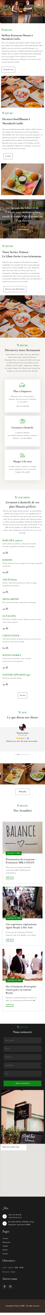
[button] (3, 91)
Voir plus (22, 695)
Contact (5, 1254)
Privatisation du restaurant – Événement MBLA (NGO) (21, 861)
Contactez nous (8, 69)
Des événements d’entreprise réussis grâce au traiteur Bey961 (21, 989)
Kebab (5, 1246)
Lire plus (8, 156)
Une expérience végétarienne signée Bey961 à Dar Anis (21, 926)
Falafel (5, 1250)
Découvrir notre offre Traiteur (15, 289)
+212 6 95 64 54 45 (14, 1217)
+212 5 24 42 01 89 (14, 1215)
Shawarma (6, 1242)
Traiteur (5, 1238)
